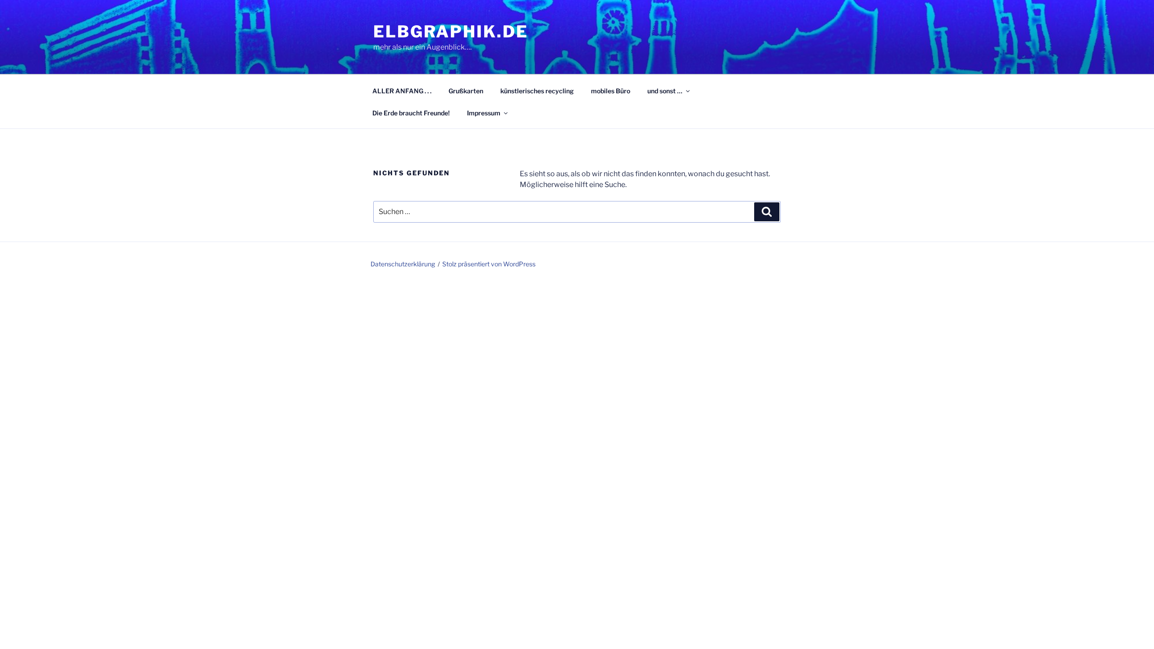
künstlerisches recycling (537, 91)
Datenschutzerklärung (403, 264)
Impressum (483, 113)
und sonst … (664, 91)
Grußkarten (466, 91)
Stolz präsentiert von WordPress (489, 264)
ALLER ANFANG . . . (401, 91)
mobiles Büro (610, 91)
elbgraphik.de (450, 31)
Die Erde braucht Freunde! (411, 113)
